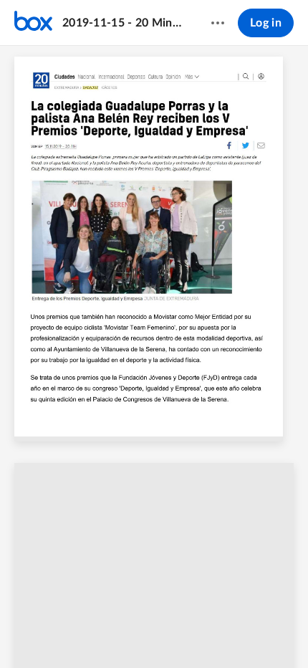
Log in (265, 23)
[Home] (33, 23)
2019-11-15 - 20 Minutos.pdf (122, 23)
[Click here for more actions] (217, 23)
